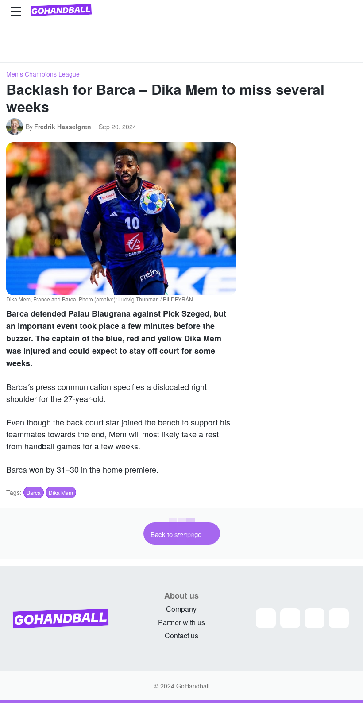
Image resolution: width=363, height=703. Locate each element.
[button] (346, 52)
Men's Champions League (43, 74)
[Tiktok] (339, 618)
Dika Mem (61, 492)
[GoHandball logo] (61, 10)
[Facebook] (290, 618)
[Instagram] (266, 618)
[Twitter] (314, 618)
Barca (34, 492)
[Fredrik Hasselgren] (16, 126)
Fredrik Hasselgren (62, 126)
